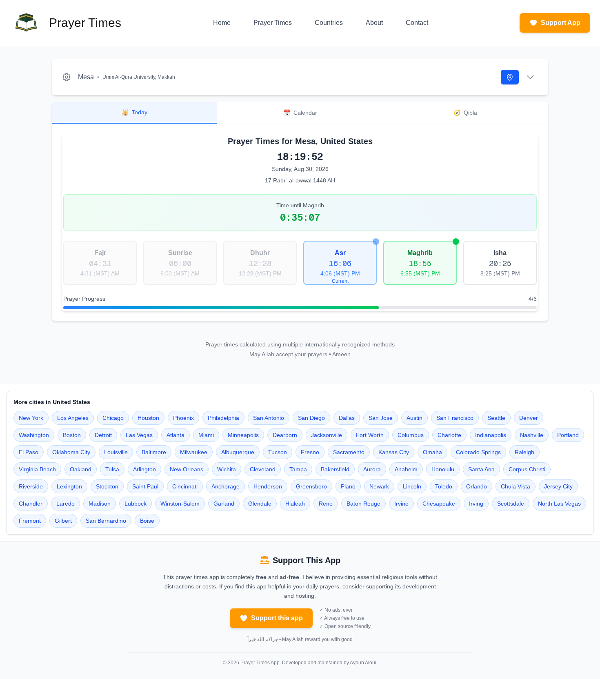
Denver (528, 418)
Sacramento (348, 452)
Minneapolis (243, 435)
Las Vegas (139, 435)
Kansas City (393, 452)
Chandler (30, 503)
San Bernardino (106, 520)
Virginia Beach (37, 469)
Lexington (69, 486)
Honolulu (442, 469)
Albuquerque (237, 452)
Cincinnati (185, 486)
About (374, 22)
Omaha (432, 452)
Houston (148, 418)
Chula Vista (515, 486)
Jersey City (558, 486)
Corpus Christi (527, 469)
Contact (417, 22)
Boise (147, 520)
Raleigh (524, 452)
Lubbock (135, 503)
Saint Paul (145, 486)
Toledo (443, 486)
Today (134, 112)
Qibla (465, 112)
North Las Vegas (559, 503)
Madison (100, 503)
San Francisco (454, 418)
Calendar (300, 112)
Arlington (144, 469)
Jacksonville (326, 435)
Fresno (310, 452)
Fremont (30, 520)
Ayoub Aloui (363, 663)
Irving (476, 503)
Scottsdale (510, 503)
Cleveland (263, 469)
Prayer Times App (260, 663)
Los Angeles (73, 418)
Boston (72, 435)
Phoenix (183, 418)
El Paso (28, 452)
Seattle (496, 418)
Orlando (476, 486)
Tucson (277, 452)
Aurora (372, 469)
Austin (414, 418)
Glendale (259, 503)
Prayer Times (272, 22)
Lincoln (412, 486)
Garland (223, 503)
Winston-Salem (180, 503)
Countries (329, 22)
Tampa (298, 469)
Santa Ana (481, 469)
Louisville (116, 452)
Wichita (226, 469)
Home (222, 22)
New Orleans (186, 469)
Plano (348, 486)
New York (31, 418)
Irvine (401, 503)
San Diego (311, 418)
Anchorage (225, 486)
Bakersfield (335, 469)
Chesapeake (438, 503)
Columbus (411, 435)
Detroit (103, 435)
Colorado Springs (478, 452)
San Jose (381, 418)
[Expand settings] (530, 77)
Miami (206, 435)
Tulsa (112, 469)
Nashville (531, 435)
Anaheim (406, 469)
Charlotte (449, 435)
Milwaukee (193, 452)
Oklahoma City (71, 452)
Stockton (107, 486)
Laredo (65, 503)
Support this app (277, 618)
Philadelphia (223, 418)
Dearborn (285, 435)
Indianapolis (490, 435)
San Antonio (268, 418)
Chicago (113, 418)
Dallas (347, 418)
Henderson (267, 486)
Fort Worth (370, 435)
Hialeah (295, 503)
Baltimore (154, 452)
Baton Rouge (363, 503)
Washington (34, 435)
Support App (560, 22)
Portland (568, 435)
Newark (379, 486)
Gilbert (63, 520)
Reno (326, 503)
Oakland (80, 469)
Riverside (31, 486)
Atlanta (175, 435)
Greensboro (311, 486)
